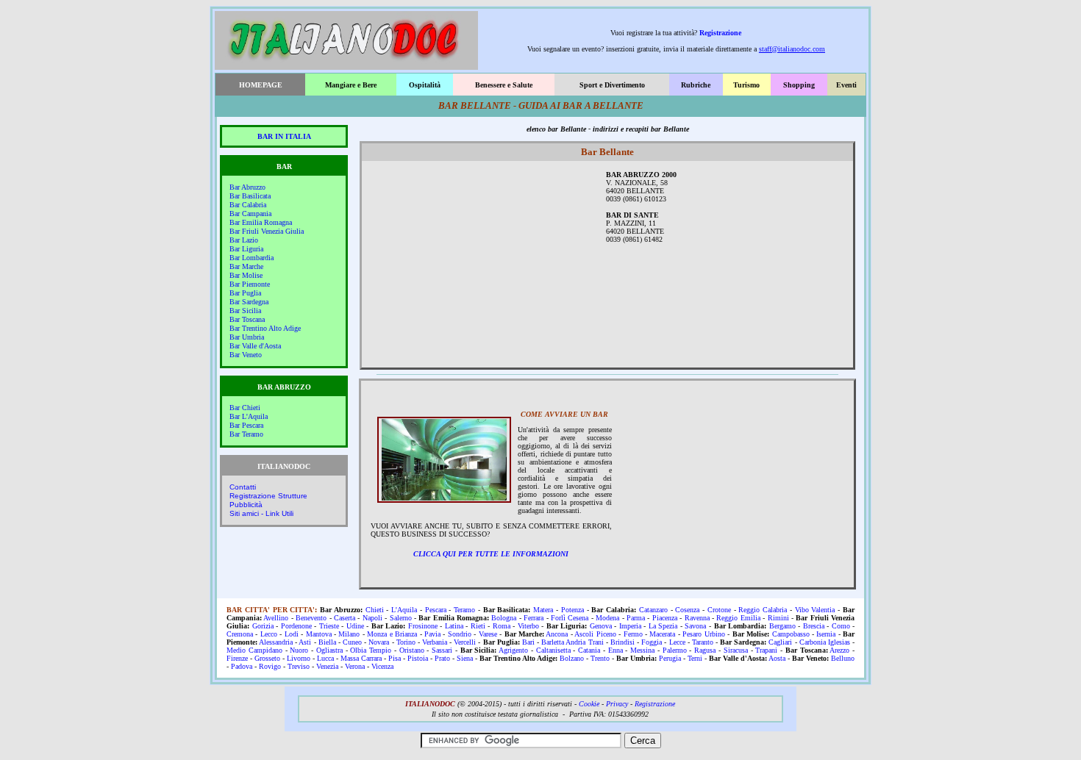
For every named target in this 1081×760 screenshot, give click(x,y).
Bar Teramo (246, 434)
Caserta (344, 618)
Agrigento (513, 650)
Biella (327, 642)
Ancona (557, 634)
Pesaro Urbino (703, 634)
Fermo (633, 634)
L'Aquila (404, 610)
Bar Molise (246, 275)
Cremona (239, 634)
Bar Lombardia (251, 258)
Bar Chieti (244, 408)
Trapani (766, 650)
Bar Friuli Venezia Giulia (266, 231)
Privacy (617, 704)
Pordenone (296, 626)
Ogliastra (329, 650)
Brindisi (622, 642)
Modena (607, 618)
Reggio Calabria (762, 610)
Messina (642, 650)
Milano (349, 634)
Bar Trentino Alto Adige (265, 328)
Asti (305, 642)
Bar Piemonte (249, 284)
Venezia (327, 666)
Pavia (432, 634)
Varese (488, 634)
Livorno (298, 658)
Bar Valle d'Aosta (255, 346)
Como (841, 626)
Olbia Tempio (370, 650)
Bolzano (572, 658)
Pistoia (417, 658)
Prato (442, 658)
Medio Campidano (254, 650)
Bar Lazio (243, 240)
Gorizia (263, 626)
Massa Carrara (361, 658)
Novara (378, 642)
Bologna (503, 618)
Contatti (242, 487)
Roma (501, 626)
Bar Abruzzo (247, 187)
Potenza (572, 610)
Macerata (662, 634)
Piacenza (664, 618)
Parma (636, 618)
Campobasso (791, 634)
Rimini (778, 618)
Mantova (319, 634)
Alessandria (276, 642)
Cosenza (687, 610)
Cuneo (352, 642)
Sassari (442, 650)
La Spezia (663, 626)
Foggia (651, 642)
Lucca (325, 658)
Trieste (329, 626)
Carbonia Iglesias (824, 642)
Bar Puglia (245, 293)
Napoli (372, 618)
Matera (543, 610)
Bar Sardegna (248, 302)
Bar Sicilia (245, 310)
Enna (615, 650)
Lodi (292, 634)
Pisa (394, 658)
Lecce (677, 642)
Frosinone (423, 626)
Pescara (435, 610)
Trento (600, 658)
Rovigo (270, 666)
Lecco (268, 634)
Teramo (464, 610)
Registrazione (720, 33)
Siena (465, 658)
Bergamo (782, 626)
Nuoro (299, 650)
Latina (454, 626)
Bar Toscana (247, 319)
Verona (355, 666)
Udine (355, 626)
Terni (695, 658)
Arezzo (839, 650)
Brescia (813, 626)
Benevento (311, 618)
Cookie (589, 704)
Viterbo (528, 626)
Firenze (237, 658)
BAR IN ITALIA (284, 136)
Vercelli (465, 642)
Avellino (275, 618)
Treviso (299, 666)
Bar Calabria (247, 205)
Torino (405, 642)
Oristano (411, 650)
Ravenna (697, 618)
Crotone (719, 610)
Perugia (670, 658)
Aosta (776, 658)
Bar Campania (250, 213)
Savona (695, 626)
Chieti (374, 610)
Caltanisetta (553, 650)
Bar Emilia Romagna (260, 222)
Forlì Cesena (569, 618)
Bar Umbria (246, 337)
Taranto (702, 642)
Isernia (825, 634)
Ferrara (533, 618)
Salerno (401, 618)
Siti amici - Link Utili (261, 513)
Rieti (478, 626)
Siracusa (736, 650)
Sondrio (459, 634)
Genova (601, 626)
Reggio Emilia (738, 618)
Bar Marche (246, 266)
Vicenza (382, 666)
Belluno (843, 658)
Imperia (630, 626)
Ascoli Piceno (595, 634)
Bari (528, 642)
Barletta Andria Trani (572, 642)
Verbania (434, 642)
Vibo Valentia (815, 610)
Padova (241, 666)
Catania (589, 650)
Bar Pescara (246, 425)
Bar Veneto (245, 355)
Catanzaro (653, 610)
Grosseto (267, 658)
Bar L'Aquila (248, 416)
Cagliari (780, 642)
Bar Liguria (246, 249)
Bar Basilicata (250, 196)
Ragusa (705, 650)
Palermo (675, 650)
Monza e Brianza (392, 634)
